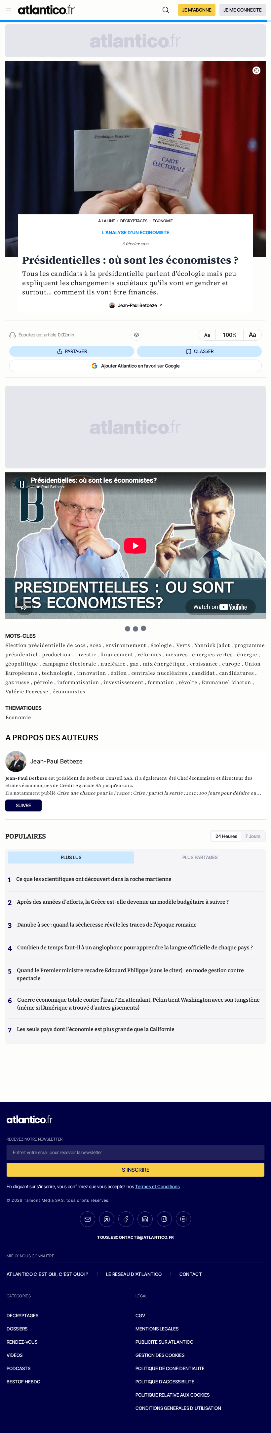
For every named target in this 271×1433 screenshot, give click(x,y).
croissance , (206, 664)
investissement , (125, 682)
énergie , (248, 654)
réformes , (151, 654)
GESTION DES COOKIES (160, 1355)
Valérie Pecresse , (29, 691)
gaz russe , (19, 682)
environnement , (127, 645)
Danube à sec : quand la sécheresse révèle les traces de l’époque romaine (107, 925)
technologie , (59, 673)
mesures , (179, 654)
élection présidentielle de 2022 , (47, 645)
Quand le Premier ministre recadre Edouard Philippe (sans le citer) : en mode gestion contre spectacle (130, 974)
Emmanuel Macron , (228, 682)
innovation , (93, 673)
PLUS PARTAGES (200, 857)
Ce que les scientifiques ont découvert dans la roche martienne (94, 879)
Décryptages (133, 220)
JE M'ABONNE (197, 10)
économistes (69, 691)
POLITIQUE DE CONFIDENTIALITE (170, 1368)
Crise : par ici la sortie (158, 793)
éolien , (120, 673)
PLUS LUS (71, 857)
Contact (190, 1274)
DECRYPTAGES (22, 1315)
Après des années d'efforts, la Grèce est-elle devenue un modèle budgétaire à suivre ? (123, 902)
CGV (140, 1315)
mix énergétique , (166, 664)
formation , (163, 682)
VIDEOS (14, 1355)
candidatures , (238, 673)
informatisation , (80, 682)
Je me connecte (242, 10)
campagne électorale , (71, 664)
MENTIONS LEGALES (157, 1328)
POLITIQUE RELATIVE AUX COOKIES (173, 1395)
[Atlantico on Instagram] (164, 1219)
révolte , (190, 682)
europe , (233, 664)
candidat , (205, 673)
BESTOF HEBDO (23, 1381)
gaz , (136, 664)
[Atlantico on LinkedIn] (145, 1219)
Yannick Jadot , (214, 645)
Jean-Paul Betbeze (137, 305)
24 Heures (226, 836)
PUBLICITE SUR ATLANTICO (164, 1342)
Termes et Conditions (157, 1186)
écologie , (163, 645)
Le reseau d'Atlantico (134, 1274)
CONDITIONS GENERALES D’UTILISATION (178, 1408)
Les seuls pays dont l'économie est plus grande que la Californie (95, 1029)
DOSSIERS (17, 1328)
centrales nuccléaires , (161, 673)
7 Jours (252, 836)
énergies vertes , (214, 654)
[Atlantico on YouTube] (183, 1219)
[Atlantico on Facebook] (126, 1219)
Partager (76, 351)
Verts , (185, 645)
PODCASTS (18, 1368)
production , (58, 654)
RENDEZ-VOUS (22, 1342)
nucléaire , (115, 664)
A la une (106, 220)
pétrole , (45, 682)
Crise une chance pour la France (93, 793)
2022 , (97, 645)
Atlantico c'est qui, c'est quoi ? (48, 1274)
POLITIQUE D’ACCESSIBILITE (165, 1381)
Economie (163, 220)
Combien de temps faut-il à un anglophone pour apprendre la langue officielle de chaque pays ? (135, 947)
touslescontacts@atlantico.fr (135, 1237)
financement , (118, 654)
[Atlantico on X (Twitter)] (106, 1219)
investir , (87, 654)
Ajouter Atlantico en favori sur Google (140, 366)
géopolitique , (23, 664)
